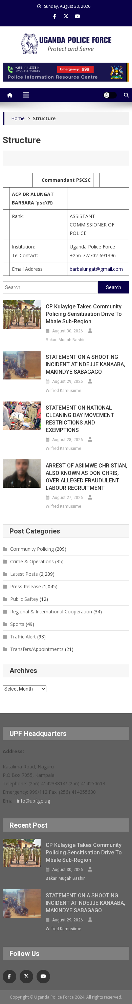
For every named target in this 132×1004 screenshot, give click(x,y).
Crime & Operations (32, 561)
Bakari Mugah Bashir (65, 339)
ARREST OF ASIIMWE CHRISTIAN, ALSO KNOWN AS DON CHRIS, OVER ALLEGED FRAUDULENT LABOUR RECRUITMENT (86, 476)
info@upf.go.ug (33, 801)
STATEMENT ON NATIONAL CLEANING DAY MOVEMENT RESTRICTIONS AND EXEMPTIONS (80, 419)
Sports (17, 624)
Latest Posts (24, 574)
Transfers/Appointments (37, 649)
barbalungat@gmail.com (96, 269)
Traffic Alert (23, 636)
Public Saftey (24, 599)
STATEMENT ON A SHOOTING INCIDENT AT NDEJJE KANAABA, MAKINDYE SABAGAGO (85, 364)
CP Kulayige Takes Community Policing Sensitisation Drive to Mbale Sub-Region (84, 314)
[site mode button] (110, 95)
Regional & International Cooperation (51, 611)
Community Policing (32, 549)
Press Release (25, 586)
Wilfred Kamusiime (63, 390)
